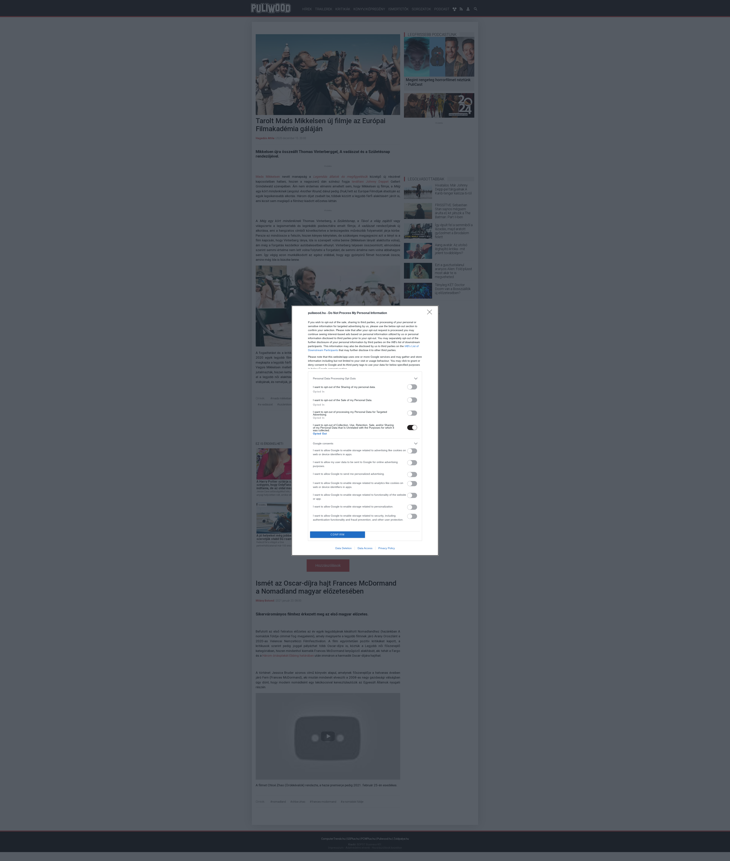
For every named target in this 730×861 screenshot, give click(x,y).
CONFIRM (338, 534)
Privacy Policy (386, 548)
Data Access (365, 548)
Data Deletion (343, 548)
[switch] (412, 386)
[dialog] (365, 430)
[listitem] (365, 379)
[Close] (430, 313)
